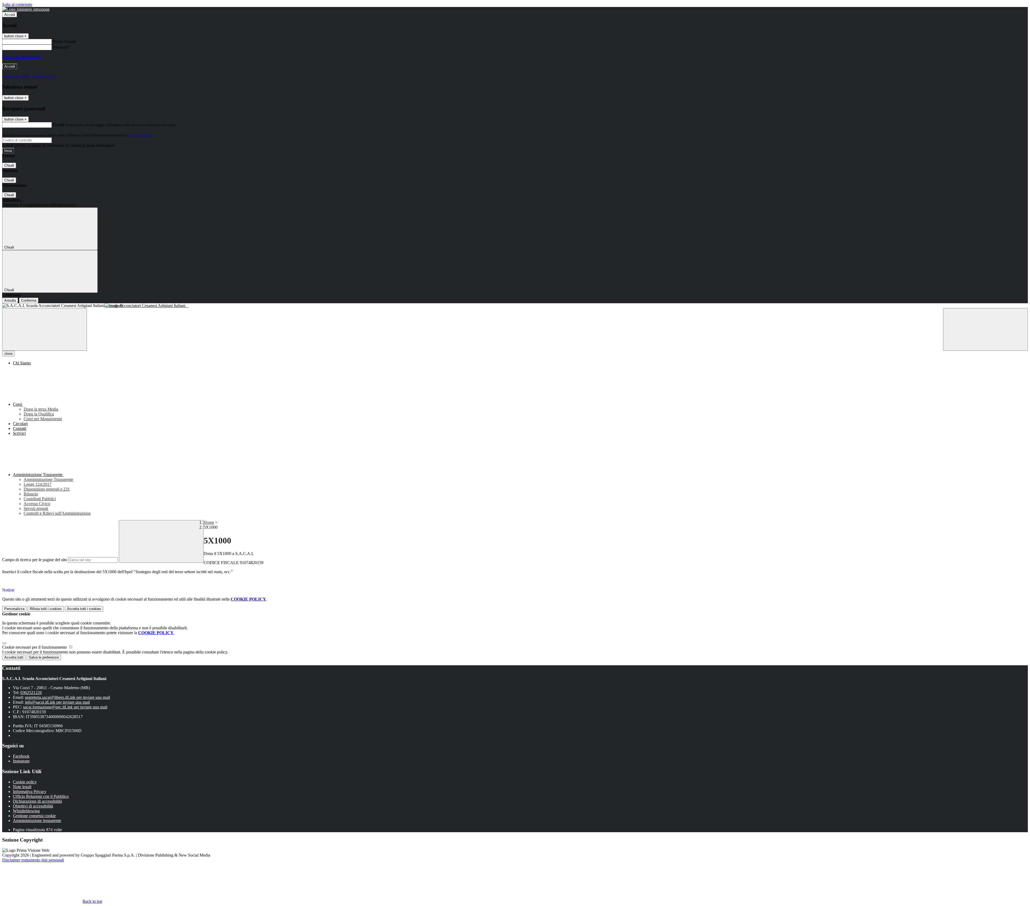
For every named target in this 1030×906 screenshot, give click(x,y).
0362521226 (31, 692)
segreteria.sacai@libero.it (67, 697)
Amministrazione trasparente (37, 820)
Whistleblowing (26, 811)
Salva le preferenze (44, 657)
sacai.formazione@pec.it (65, 707)
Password (61, 47)
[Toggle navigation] (44, 329)
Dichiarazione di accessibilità (37, 801)
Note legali (22, 786)
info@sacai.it (57, 702)
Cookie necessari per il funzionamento (35, 647)
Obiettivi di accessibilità (33, 806)
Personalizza (14, 609)
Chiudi (9, 165)
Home (209, 522)
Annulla (10, 300)
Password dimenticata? (21, 56)
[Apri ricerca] (985, 329)
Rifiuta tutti (46, 609)
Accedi (9, 15)
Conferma (28, 300)
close (8, 354)
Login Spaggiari (140, 135)
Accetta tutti (84, 609)
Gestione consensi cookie (34, 815)
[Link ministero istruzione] (26, 9)
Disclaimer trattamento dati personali (33, 860)
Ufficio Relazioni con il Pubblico (41, 796)
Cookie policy (25, 782)
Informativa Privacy (29, 791)
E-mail (58, 124)
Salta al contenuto (17, 4)
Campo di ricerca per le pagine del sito (34, 559)
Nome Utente (64, 41)
